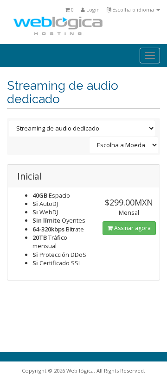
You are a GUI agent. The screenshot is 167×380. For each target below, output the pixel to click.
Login (92, 9)
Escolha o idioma (133, 9)
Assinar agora (132, 228)
